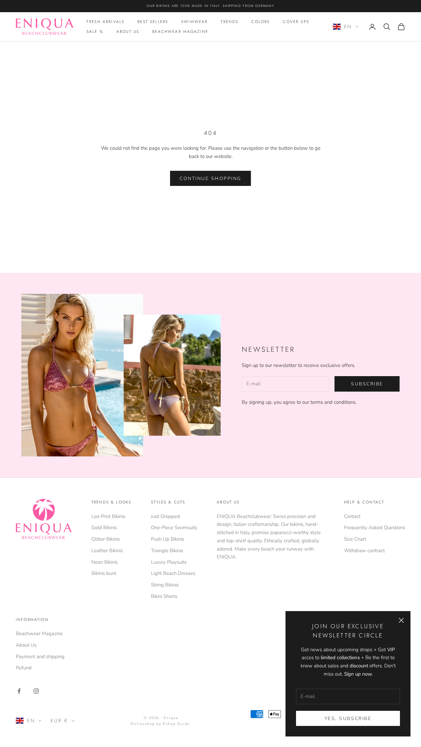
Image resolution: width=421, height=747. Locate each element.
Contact (352, 516)
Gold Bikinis (104, 527)
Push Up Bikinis (167, 539)
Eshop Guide (176, 723)
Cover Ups (296, 22)
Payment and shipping (40, 656)
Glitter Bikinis (105, 539)
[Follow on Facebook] (19, 691)
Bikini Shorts (164, 596)
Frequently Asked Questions (374, 527)
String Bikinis (165, 584)
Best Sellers (152, 22)
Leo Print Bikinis (108, 516)
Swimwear (194, 22)
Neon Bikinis (104, 562)
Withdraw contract (364, 550)
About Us (127, 32)
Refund (24, 667)
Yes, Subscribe (348, 718)
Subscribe (367, 384)
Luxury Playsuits (168, 562)
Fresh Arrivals (105, 22)
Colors (260, 22)
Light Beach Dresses (173, 573)
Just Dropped (165, 516)
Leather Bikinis (107, 550)
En (348, 26)
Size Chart (355, 539)
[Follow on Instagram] (36, 691)
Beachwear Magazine (180, 32)
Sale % (95, 32)
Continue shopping (210, 178)
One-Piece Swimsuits (174, 527)
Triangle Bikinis (167, 550)
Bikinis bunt (103, 573)
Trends (229, 22)
